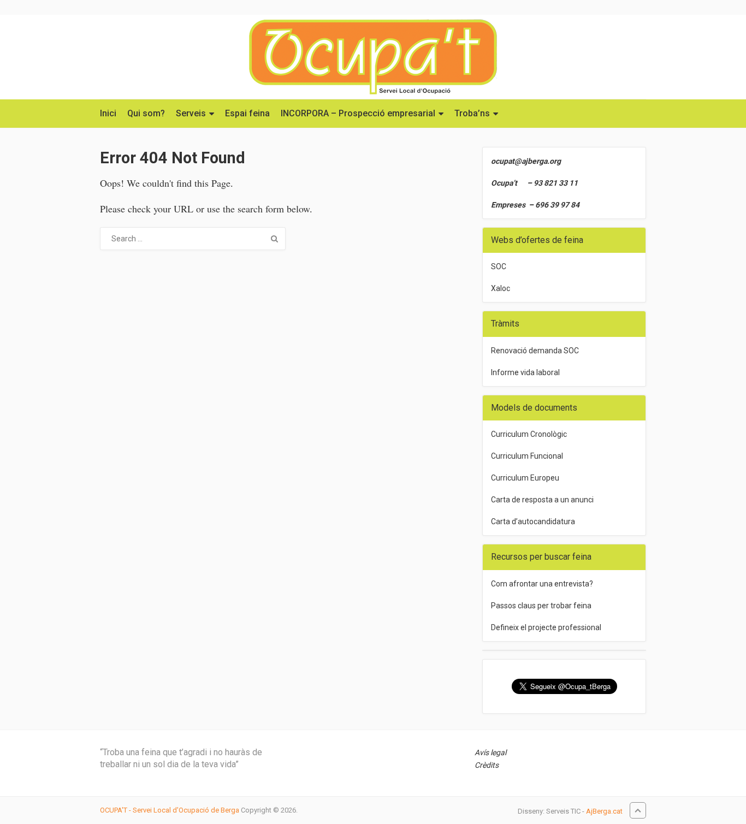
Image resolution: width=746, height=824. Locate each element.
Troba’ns (472, 113)
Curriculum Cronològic (529, 434)
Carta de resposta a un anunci (542, 499)
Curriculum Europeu (525, 477)
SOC (498, 266)
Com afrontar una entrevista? (542, 583)
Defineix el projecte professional (546, 627)
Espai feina (247, 113)
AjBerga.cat (604, 811)
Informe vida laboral (525, 372)
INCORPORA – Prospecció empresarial (358, 113)
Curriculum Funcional (527, 456)
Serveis (191, 113)
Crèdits (487, 765)
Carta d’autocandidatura (533, 521)
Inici (108, 113)
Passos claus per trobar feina (541, 605)
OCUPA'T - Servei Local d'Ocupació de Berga (169, 810)
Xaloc (500, 288)
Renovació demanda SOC (535, 350)
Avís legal (490, 752)
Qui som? (146, 113)
